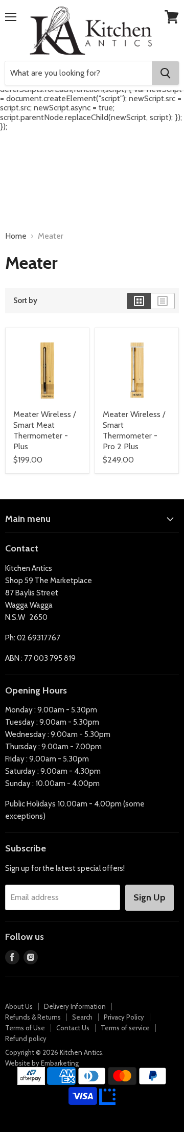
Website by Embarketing (42, 1063)
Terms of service (125, 1028)
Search (82, 1017)
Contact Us (72, 1028)
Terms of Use (25, 1028)
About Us (19, 1006)
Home (16, 236)
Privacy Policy (124, 1017)
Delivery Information (75, 1006)
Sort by (25, 300)
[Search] (165, 73)
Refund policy (26, 1038)
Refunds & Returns (33, 1017)
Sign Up (149, 897)
